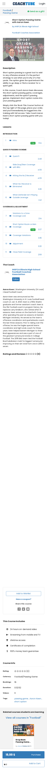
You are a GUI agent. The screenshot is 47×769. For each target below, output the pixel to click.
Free (32, 143)
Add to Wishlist (23, 593)
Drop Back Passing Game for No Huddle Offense (22, 741)
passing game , (22, 698)
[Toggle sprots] (4, 3)
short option (20, 701)
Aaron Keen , (36, 698)
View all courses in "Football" (23, 717)
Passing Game (10, 12)
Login (40, 3)
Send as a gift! (36, 11)
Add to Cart (35, 763)
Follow (16, 279)
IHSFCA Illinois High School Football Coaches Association (26, 272)
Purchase (36, 754)
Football (7, 10)
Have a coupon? (23, 599)
